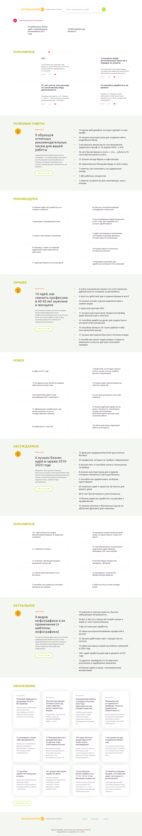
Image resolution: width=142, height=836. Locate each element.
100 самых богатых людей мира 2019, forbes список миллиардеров (84, 741)
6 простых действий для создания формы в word (104, 296)
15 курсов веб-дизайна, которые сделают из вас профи (103, 131)
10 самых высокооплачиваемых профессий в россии (101, 632)
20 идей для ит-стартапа (42, 426)
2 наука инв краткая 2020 (91, 308)
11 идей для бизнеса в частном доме (47, 263)
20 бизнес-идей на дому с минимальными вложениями (100, 668)
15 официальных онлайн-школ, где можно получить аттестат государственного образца (46, 411)
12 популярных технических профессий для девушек (104, 574)
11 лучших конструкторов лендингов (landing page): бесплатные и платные (102, 314)
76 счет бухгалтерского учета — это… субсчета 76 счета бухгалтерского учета (103, 153)
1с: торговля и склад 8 (41, 549)
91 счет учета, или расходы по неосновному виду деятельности (55, 87)
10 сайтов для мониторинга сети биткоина (45, 574)
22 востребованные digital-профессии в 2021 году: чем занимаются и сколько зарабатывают (108, 221)
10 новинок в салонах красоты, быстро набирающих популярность (98, 613)
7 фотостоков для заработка (93, 626)
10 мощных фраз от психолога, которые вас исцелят (105, 250)
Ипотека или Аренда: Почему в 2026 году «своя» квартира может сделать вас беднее (55, 705)
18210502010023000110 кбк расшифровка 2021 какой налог (45, 396)
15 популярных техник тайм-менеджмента (26, 738)
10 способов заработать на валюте (114, 86)
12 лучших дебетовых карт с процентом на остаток (100, 639)
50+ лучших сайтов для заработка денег (56, 772)
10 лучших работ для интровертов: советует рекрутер (107, 384)
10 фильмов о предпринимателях (46, 221)
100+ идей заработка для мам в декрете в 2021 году (102, 654)
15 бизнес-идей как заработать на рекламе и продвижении (101, 499)
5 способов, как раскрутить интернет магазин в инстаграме (47, 586)
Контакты (106, 819)
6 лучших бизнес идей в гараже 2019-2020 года (51, 461)
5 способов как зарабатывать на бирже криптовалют (98, 480)
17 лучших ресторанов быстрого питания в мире (103, 335)
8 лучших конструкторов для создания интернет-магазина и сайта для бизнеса (99, 473)
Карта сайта (95, 819)
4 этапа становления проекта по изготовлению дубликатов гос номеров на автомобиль (103, 290)
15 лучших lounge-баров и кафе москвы (99, 159)
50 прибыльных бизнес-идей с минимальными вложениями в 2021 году (38, 30)
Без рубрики (20, 695)
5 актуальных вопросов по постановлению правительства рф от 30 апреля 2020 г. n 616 (101, 145)
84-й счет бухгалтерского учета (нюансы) (99, 494)
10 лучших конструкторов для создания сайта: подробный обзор (102, 138)
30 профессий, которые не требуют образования (103, 460)
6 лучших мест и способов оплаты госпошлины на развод (103, 465)
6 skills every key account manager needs (106, 586)
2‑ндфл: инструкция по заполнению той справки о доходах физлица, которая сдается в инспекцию (107, 235)
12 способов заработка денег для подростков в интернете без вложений (103, 321)
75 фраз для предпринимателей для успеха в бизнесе (101, 453)
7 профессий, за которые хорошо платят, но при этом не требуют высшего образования (106, 371)
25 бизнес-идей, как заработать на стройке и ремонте (46, 208)
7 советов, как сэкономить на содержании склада (100, 169)
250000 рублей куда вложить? (76, 30)
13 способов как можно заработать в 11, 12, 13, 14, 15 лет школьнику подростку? (86, 774)
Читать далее (44, 173)
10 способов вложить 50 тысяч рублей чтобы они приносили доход (102, 328)
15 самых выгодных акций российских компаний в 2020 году (103, 647)
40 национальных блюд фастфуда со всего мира (103, 164)
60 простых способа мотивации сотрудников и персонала (105, 208)
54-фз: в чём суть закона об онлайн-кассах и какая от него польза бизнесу (101, 620)
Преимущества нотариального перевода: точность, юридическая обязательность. (114, 705)
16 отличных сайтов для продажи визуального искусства (46, 562)
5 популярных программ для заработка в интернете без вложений (108, 263)
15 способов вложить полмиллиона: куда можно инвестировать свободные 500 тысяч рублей (107, 549)
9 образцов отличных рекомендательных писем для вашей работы (51, 142)
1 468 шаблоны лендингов (92, 176)
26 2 (43, 58)
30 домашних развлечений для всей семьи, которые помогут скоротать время (107, 535)
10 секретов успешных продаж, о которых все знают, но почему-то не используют (115, 774)
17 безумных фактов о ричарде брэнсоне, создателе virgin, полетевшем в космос (56, 741)
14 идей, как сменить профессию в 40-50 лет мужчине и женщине (51, 299)
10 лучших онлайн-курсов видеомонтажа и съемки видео (101, 302)
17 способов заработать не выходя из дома (26, 773)
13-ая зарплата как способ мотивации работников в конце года (48, 384)
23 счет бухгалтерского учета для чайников (106, 396)
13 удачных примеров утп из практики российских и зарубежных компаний (98, 661)
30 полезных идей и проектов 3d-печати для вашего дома (101, 487)
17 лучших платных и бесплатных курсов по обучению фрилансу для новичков (101, 507)
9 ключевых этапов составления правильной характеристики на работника (45, 249)
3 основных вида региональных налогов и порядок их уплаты (114, 60)
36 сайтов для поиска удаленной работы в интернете (106, 426)
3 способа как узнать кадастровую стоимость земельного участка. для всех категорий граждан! (101, 342)
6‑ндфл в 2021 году (40, 371)
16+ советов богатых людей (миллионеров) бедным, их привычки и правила (47, 535)
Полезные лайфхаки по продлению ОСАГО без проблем (26, 701)
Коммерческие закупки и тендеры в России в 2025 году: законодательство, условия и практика (86, 703)
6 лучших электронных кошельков (46, 236)
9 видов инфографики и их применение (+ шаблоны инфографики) (50, 624)
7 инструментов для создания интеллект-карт (114, 739)
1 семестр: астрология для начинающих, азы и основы (102, 181)
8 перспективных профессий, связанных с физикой (104, 562)
